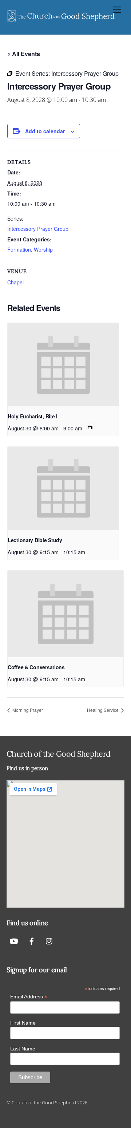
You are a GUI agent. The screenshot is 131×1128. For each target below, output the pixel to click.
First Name (23, 1023)
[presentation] (63, 364)
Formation (19, 249)
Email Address (28, 996)
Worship (43, 249)
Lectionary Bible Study (35, 540)
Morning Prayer (27, 710)
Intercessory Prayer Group (37, 228)
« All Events (23, 54)
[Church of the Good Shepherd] (61, 21)
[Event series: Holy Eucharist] (90, 427)
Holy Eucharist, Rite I (32, 416)
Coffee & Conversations (36, 667)
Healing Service (103, 710)
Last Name (22, 1049)
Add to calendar (45, 131)
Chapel (15, 282)
